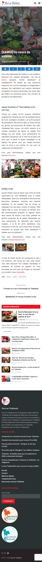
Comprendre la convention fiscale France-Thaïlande (20, 436)
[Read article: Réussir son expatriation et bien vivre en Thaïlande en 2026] (6, 351)
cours (9, 277)
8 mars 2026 (16, 353)
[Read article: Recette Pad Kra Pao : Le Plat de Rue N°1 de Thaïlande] (6, 369)
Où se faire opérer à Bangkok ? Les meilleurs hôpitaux (20, 450)
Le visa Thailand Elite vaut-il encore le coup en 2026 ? (20, 466)
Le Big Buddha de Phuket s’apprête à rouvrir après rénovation (24, 378)
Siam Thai (22, 319)
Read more (8, 331)
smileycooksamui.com (16, 240)
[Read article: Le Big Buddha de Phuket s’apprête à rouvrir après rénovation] (6, 379)
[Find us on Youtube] (8, 553)
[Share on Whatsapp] (13, 69)
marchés (16, 85)
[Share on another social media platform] (36, 69)
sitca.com (12, 155)
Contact (5, 473)
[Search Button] (35, 3)
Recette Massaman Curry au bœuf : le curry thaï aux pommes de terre (28, 314)
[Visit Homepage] (11, 3)
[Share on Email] (29, 69)
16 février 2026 (17, 372)
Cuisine (6, 313)
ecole (15, 277)
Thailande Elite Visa (9, 479)
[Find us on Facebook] (2, 553)
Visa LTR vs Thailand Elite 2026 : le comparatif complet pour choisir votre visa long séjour (25, 339)
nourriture (22, 277)
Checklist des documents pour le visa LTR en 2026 (19, 440)
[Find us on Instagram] (5, 553)
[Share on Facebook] (5, 69)
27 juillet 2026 (17, 362)
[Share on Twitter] (21, 69)
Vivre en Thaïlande (15, 558)
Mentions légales (8, 476)
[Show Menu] (39, 3)
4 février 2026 (17, 381)
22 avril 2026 (31, 319)
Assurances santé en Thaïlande (13, 482)
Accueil (4, 470)
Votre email (6, 493)
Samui (4, 80)
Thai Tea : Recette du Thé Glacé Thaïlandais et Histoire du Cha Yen (24, 359)
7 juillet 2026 (17, 344)
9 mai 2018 (5, 61)
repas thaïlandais (18, 272)
